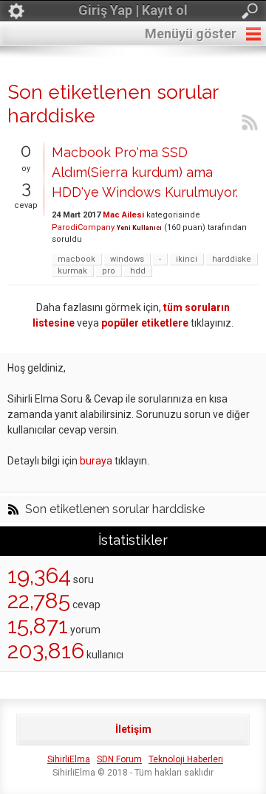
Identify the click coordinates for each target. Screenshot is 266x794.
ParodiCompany (83, 227)
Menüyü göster (190, 33)
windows (127, 259)
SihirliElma (68, 759)
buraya (96, 461)
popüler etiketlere (144, 323)
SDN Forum (119, 759)
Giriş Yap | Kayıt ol (133, 10)
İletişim (133, 729)
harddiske (231, 259)
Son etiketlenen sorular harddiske (115, 509)
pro (108, 271)
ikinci (186, 259)
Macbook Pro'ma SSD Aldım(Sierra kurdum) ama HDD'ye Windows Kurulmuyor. (145, 172)
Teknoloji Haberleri (186, 759)
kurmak (72, 271)
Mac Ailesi (123, 215)
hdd (138, 271)
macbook (76, 259)
